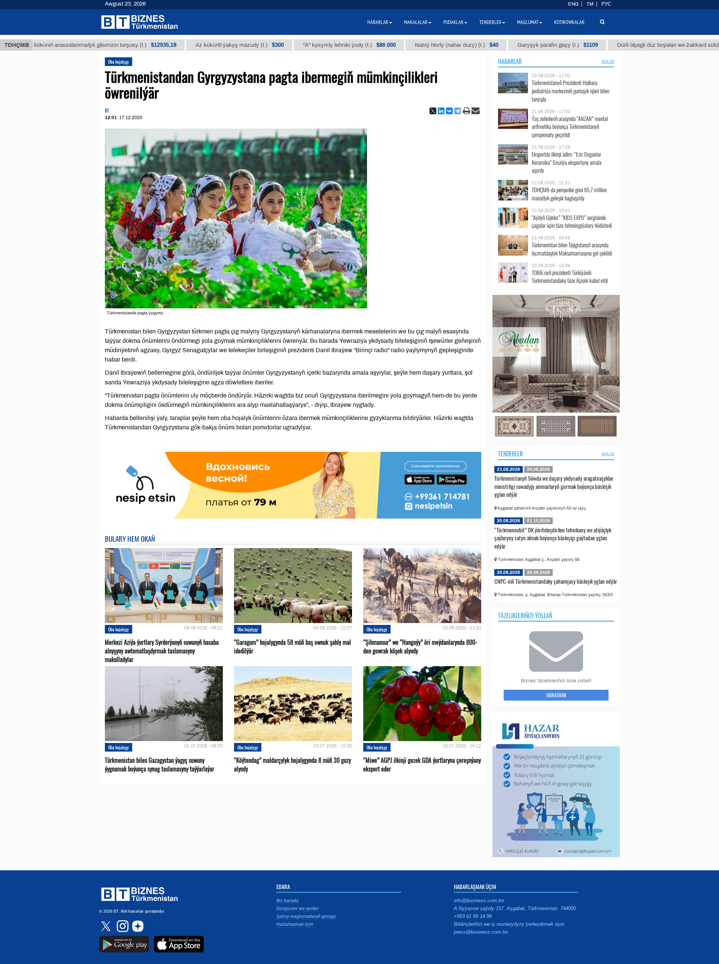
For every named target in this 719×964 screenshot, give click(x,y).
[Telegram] (457, 111)
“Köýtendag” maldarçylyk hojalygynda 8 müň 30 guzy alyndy (292, 764)
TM (590, 4)
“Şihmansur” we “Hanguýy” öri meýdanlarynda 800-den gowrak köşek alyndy (420, 646)
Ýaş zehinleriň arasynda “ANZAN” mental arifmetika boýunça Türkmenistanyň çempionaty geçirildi (570, 127)
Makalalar (416, 22)
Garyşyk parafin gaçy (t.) (507, 45)
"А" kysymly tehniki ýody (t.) (298, 45)
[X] (433, 111)
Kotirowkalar (569, 22)
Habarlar (510, 61)
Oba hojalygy (118, 61)
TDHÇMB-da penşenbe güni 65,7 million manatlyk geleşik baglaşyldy (569, 194)
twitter (106, 926)
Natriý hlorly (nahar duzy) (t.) (406, 45)
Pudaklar (453, 22)
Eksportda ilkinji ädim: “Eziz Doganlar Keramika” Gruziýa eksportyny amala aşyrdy (566, 162)
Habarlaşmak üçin (294, 924)
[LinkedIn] (441, 111)
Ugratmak (556, 695)
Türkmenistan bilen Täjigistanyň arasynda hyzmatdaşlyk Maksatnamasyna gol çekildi (572, 249)
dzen (136, 926)
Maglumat (528, 22)
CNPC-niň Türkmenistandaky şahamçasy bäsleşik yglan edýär (555, 581)
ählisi (607, 61)
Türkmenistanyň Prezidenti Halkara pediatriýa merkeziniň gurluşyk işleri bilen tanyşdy (570, 91)
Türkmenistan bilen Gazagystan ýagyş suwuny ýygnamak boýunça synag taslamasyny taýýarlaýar (159, 764)
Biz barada (287, 900)
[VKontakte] (449, 111)
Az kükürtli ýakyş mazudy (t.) (189, 45)
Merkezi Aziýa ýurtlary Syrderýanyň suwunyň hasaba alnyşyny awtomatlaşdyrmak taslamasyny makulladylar (162, 651)
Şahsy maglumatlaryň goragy (306, 916)
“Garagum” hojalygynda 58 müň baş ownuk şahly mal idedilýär (292, 646)
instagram (121, 926)
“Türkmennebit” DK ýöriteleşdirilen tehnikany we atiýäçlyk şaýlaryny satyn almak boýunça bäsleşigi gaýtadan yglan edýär (552, 538)
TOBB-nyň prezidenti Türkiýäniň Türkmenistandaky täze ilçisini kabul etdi (570, 277)
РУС (606, 4)
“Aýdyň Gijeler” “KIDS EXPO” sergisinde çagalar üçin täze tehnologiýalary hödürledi (572, 222)
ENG (573, 4)
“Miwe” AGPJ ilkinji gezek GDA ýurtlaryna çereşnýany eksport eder (422, 764)
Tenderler (510, 453)
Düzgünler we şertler (297, 908)
